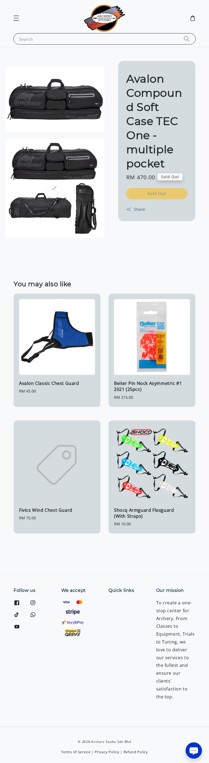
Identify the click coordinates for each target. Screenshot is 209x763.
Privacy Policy (107, 751)
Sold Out (156, 193)
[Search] (186, 38)
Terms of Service (75, 751)
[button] (16, 18)
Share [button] (139, 209)
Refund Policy (136, 751)
